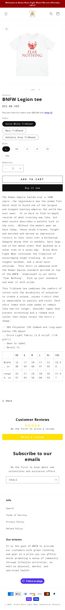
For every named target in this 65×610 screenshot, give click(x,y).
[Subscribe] (55, 479)
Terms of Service (16, 515)
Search (10, 508)
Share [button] (9, 400)
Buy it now (32, 187)
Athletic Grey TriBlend (20, 137)
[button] (6, 13)
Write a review (32, 436)
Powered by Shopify (49, 604)
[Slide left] (26, 89)
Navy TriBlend (14, 130)
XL (49, 149)
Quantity (7, 162)
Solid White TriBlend (19, 123)
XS (18, 149)
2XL (9, 156)
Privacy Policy (15, 521)
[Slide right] (39, 89)
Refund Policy (14, 528)
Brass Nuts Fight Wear (26, 604)
